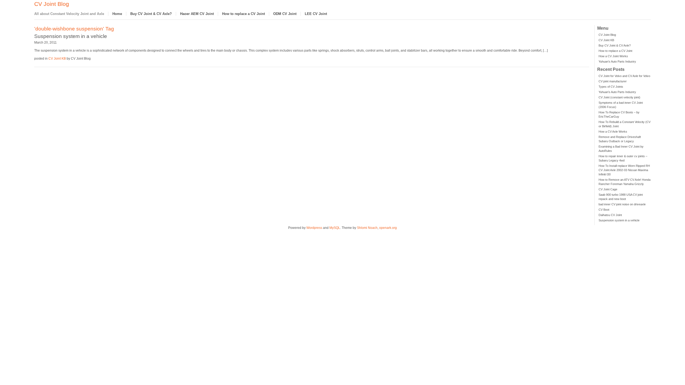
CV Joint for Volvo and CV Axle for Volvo (624, 76)
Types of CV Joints (611, 86)
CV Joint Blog (51, 4)
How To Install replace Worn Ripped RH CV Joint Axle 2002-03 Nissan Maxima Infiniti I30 (624, 170)
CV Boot (604, 209)
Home (117, 14)
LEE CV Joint (316, 14)
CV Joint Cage (608, 189)
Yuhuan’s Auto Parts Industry (617, 61)
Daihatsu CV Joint (610, 215)
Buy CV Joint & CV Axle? (151, 14)
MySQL (334, 228)
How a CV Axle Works (613, 131)
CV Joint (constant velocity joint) (619, 97)
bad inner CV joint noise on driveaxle (622, 204)
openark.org (388, 228)
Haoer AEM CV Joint (197, 14)
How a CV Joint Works (613, 56)
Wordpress (314, 228)
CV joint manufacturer (613, 81)
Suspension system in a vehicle (619, 220)
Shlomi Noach (367, 228)
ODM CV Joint (284, 14)
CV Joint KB (606, 40)
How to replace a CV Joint (243, 14)
